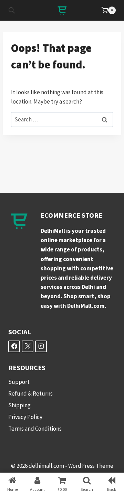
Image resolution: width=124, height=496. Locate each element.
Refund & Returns (30, 393)
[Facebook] (14, 346)
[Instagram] (41, 346)
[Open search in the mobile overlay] (11, 10)
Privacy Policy (25, 417)
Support (19, 382)
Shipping (19, 405)
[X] (27, 346)
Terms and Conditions (35, 428)
